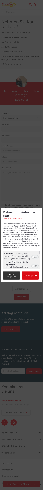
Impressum (7, 219)
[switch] (35, 257)
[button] (33, 257)
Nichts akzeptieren (11, 275)
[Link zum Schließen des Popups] (39, 211)
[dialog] (21, 245)
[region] (21, 260)
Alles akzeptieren (30, 275)
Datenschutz (17, 219)
